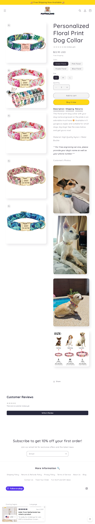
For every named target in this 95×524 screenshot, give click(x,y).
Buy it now (71, 102)
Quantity (56, 83)
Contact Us (28, 480)
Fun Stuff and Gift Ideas (61, 480)
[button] (4, 10)
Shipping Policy (13, 475)
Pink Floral (76, 64)
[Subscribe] (65, 454)
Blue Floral (76, 69)
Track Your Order (42, 480)
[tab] (59, 109)
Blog (84, 475)
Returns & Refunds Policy (31, 475)
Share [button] (58, 381)
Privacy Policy (49, 475)
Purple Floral (61, 69)
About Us (77, 475)
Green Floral (61, 64)
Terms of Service (64, 475)
